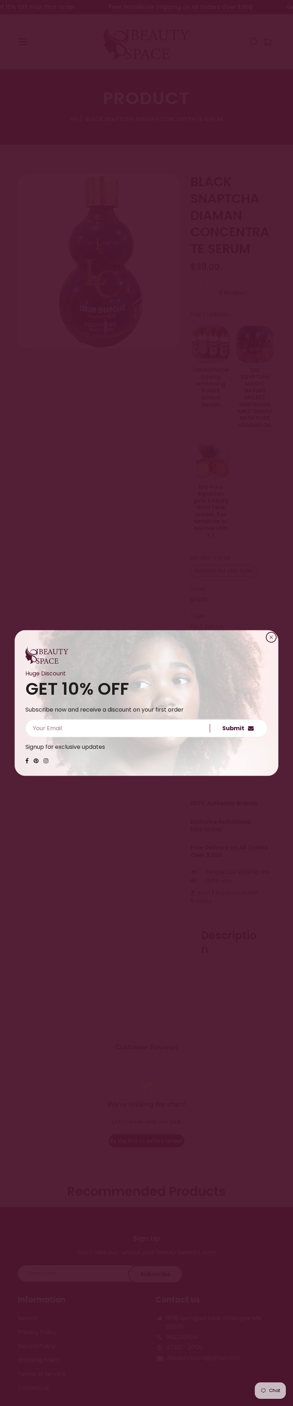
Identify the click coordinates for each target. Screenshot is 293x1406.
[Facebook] (27, 761)
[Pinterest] (36, 761)
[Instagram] (46, 761)
